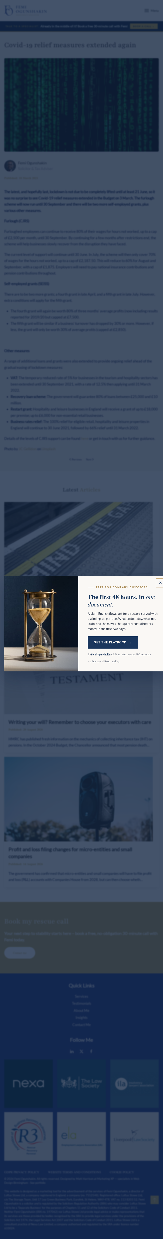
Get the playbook (110, 642)
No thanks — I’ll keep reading (103, 661)
